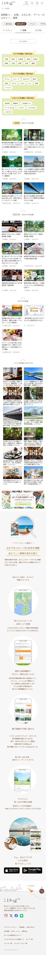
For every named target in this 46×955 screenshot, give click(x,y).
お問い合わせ (30, 927)
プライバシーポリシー (10, 927)
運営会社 (24, 931)
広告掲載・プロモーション (12, 931)
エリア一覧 (29, 939)
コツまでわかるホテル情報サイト (14, 939)
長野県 (7, 8)
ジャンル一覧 (8, 943)
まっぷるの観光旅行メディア (12, 935)
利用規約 (22, 927)
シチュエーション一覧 (20, 943)
